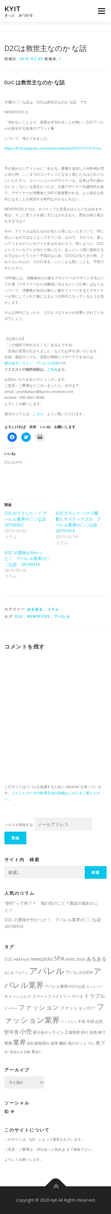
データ (77, 996)
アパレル (62, 616)
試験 (27, 1052)
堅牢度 (11, 1032)
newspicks (38, 616)
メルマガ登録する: (19, 824)
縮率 (54, 1043)
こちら (52, 369)
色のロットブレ (81, 1043)
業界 (19, 1042)
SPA (59, 958)
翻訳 (63, 1043)
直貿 (30, 1043)
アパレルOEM (79, 972)
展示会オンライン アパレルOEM (31, 363)
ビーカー (10, 1008)
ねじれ (9, 973)
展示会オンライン (48, 1032)
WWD (70, 959)
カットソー (94, 987)
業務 (8, 1043)
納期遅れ (42, 1043)
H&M (18, 959)
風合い (37, 1051)
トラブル (94, 995)
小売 (26, 1031)
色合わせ (16, 1052)
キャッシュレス (17, 996)
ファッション (38, 1006)
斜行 (85, 1032)
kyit (12, 9)
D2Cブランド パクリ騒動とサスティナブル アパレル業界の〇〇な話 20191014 (78, 522)
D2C (19, 616)
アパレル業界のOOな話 (65, 986)
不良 (82, 1021)
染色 (93, 1032)
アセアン (21, 973)
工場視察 (72, 1032)
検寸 (102, 1032)
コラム (53, 609)
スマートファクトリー (51, 996)
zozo (81, 959)
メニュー (101, 11)
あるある (35, 609)
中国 (90, 1021)
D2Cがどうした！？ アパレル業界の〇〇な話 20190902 (25, 519)
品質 (99, 1021)
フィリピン (69, 1022)
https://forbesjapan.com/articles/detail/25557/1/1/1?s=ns (52, 148)
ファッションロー (78, 1008)
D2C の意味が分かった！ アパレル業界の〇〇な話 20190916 (27, 558)
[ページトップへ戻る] (55, 1186)
